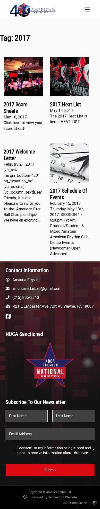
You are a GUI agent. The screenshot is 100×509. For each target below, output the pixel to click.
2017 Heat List (65, 104)
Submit (50, 470)
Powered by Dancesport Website (54, 497)
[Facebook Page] (8, 316)
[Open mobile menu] (87, 9)
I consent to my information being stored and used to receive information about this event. (55, 450)
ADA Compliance (75, 503)
